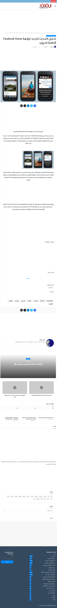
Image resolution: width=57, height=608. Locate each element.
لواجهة (50, 304)
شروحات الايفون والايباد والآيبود (48, 579)
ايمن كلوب (51, 46)
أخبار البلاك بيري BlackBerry (49, 586)
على (51, 498)
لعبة (41, 498)
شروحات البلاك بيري (51, 588)
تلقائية (16, 496)
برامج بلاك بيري (52, 590)
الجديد (28, 301)
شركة (8, 496)
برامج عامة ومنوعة (51, 558)
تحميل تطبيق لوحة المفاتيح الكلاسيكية (46, 417)
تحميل (16, 301)
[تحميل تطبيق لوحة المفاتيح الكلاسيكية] (46, 411)
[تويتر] (31, 105)
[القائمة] (55, 6)
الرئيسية (53, 32)
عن (48, 498)
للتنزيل (28, 278)
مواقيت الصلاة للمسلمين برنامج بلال (28, 364)
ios (51, 496)
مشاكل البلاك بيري (51, 592)
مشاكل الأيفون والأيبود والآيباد (49, 583)
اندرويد (22, 301)
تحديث (32, 496)
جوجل (12, 496)
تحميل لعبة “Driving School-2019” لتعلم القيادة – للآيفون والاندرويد (11, 418)
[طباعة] (21, 105)
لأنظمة (10, 301)
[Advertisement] (28, 21)
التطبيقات (53, 597)
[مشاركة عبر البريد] (24, 105)
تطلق (20, 496)
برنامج (36, 496)
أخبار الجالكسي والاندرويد (46, 32)
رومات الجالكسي (51, 567)
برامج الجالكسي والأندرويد (36, 32)
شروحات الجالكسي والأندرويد (49, 565)
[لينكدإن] (28, 105)
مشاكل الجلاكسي (51, 570)
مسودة (38, 498)
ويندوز (54, 595)
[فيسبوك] (34, 105)
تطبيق (24, 496)
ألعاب (54, 599)
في (45, 498)
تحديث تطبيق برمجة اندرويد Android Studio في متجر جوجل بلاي (29, 418)
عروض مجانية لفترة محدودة (49, 576)
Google (51, 518)
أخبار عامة (28, 358)
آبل (48, 496)
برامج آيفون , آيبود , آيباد (50, 574)
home (41, 301)
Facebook (49, 301)
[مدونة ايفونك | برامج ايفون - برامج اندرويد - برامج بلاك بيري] (45, 6)
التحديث (35, 301)
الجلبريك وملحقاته (51, 581)
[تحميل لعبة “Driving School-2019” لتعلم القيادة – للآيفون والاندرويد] (10, 411)
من (34, 498)
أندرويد (45, 496)
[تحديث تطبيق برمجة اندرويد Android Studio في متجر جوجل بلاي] (28, 411)
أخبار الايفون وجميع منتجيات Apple (48, 572)
